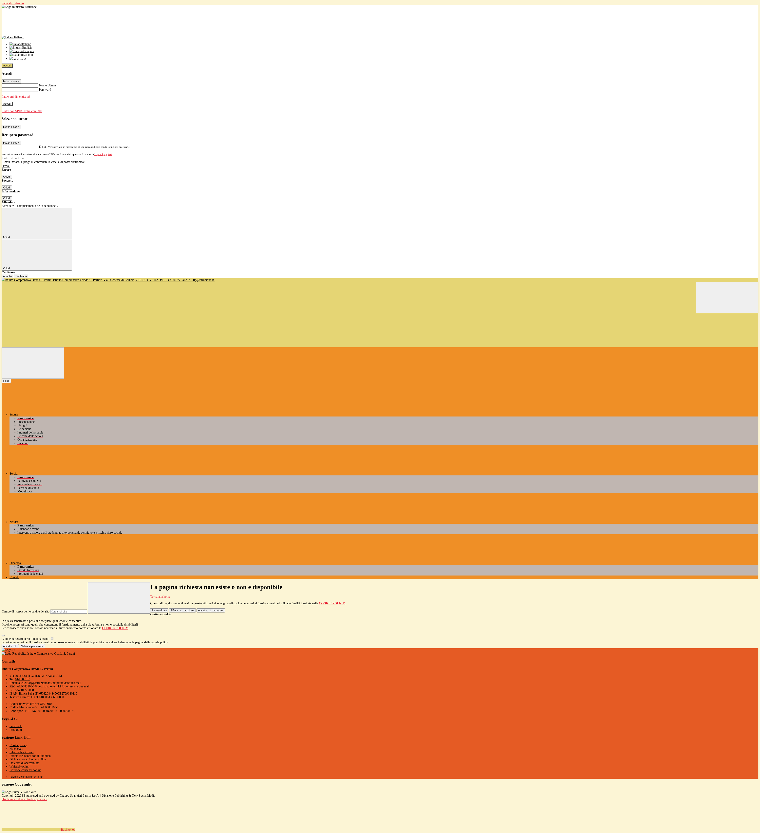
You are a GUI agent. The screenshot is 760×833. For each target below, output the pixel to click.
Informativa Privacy (22, 752)
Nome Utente (47, 85)
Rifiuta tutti (182, 610)
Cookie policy (18, 745)
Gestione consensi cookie (25, 770)
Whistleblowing (19, 766)
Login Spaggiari (103, 154)
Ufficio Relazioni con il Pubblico (30, 755)
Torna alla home (160, 596)
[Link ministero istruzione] (19, 7)
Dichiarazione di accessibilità (28, 759)
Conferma (21, 276)
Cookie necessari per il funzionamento (26, 638)
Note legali (16, 748)
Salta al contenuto (13, 3)
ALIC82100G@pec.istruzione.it (53, 686)
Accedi (7, 65)
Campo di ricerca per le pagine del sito (25, 611)
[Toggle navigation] (33, 363)
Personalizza (159, 610)
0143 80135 (22, 679)
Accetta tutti (210, 610)
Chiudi (6, 176)
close (6, 380)
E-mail (43, 146)
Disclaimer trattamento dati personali (24, 799)
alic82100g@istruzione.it (49, 682)
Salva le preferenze (32, 646)
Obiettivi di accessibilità (24, 763)
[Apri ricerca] (727, 297)
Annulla (7, 276)
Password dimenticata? (16, 96)
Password (45, 89)
